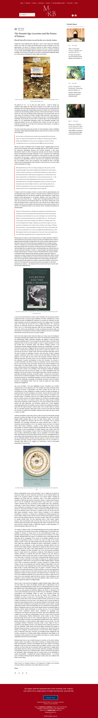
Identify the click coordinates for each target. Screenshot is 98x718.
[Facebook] (76, 15)
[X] (73, 15)
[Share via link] (22, 673)
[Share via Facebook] (15, 673)
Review (16, 668)
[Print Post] (26, 673)
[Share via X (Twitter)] (19, 673)
